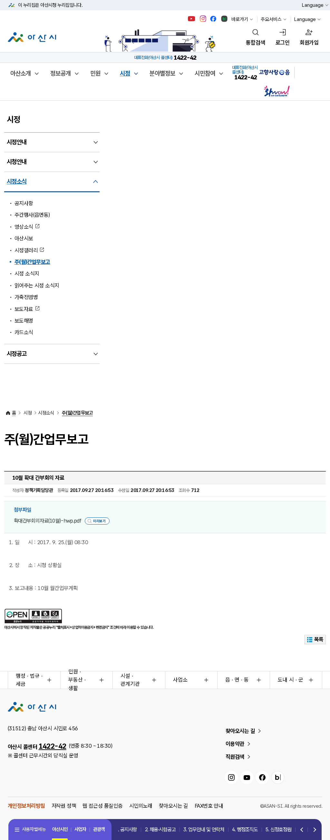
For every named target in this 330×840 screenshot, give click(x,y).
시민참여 (205, 73)
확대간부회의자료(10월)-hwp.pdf (47, 521)
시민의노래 (140, 806)
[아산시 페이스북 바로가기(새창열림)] (213, 18)
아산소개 (20, 73)
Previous (302, 830)
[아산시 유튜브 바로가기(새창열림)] (191, 18)
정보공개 (60, 73)
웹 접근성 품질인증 (102, 806)
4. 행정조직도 (245, 829)
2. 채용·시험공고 (160, 829)
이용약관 (235, 744)
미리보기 (99, 521)
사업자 (80, 829)
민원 (95, 73)
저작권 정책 (64, 806)
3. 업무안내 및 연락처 (203, 829)
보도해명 (24, 320)
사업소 (180, 679)
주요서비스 (271, 19)
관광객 (99, 829)
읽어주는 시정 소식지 (37, 285)
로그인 (282, 42)
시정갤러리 (26, 250)
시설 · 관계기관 (130, 680)
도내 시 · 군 (290, 679)
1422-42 (52, 746)
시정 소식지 (27, 273)
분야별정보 (162, 73)
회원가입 (309, 42)
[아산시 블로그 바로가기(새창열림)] (224, 18)
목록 (319, 639)
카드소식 (24, 332)
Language (313, 5)
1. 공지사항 (126, 829)
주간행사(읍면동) (32, 215)
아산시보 (24, 238)
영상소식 (24, 227)
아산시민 (60, 829)
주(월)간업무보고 (32, 262)
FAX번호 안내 (209, 806)
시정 (125, 73)
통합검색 (255, 42)
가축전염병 (26, 297)
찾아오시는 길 (240, 731)
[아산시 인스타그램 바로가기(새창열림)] (203, 18)
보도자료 (24, 309)
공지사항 (24, 203)
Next (313, 830)
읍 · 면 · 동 (237, 679)
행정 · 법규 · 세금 (29, 680)
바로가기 (239, 19)
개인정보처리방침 (26, 806)
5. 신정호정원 (278, 829)
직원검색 (235, 757)
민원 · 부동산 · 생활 (77, 680)
